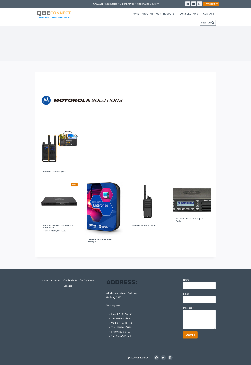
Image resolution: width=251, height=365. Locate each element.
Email (187, 293)
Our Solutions (87, 280)
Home (135, 13)
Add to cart (49, 240)
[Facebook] (187, 3)
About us (148, 13)
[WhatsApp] (199, 3)
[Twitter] (163, 357)
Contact (208, 13)
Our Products (70, 280)
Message (188, 307)
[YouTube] (193, 3)
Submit (190, 334)
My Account (211, 4)
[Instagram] (170, 357)
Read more (136, 234)
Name (186, 280)
